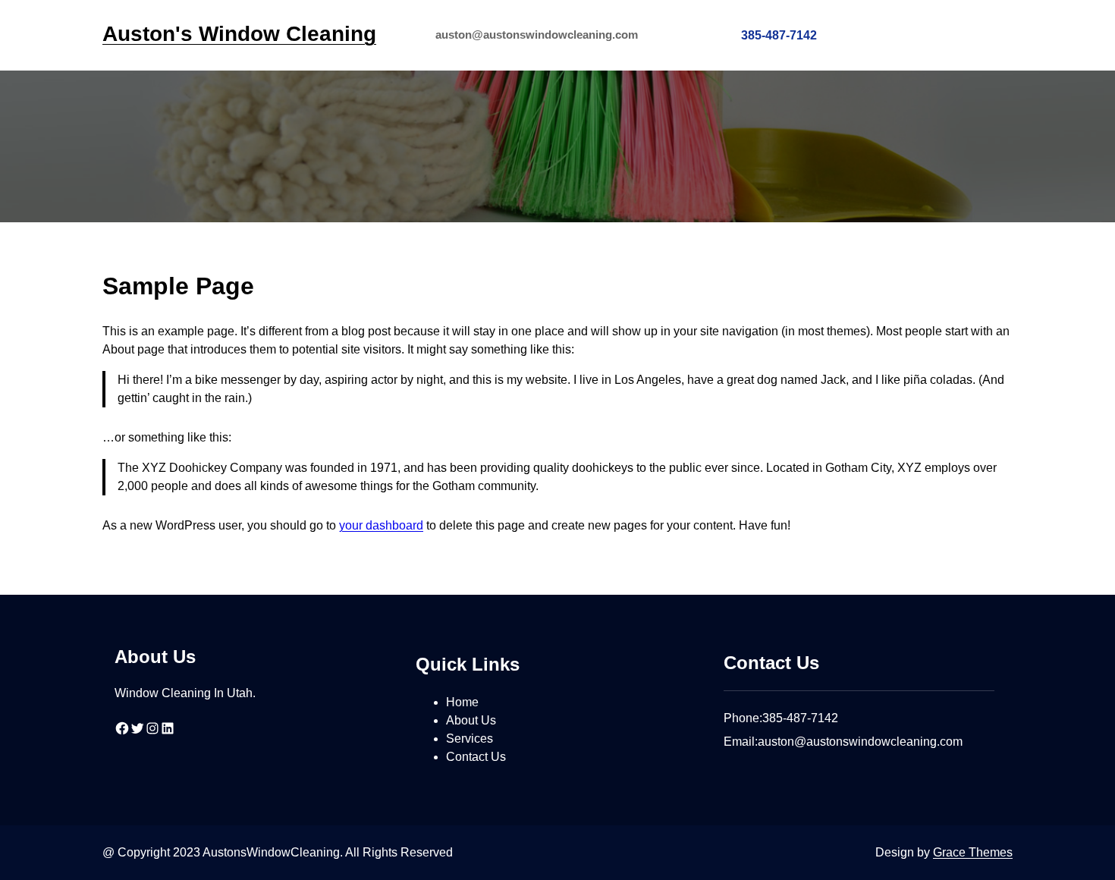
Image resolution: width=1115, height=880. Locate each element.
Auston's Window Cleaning (239, 34)
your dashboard (381, 525)
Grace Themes (973, 852)
